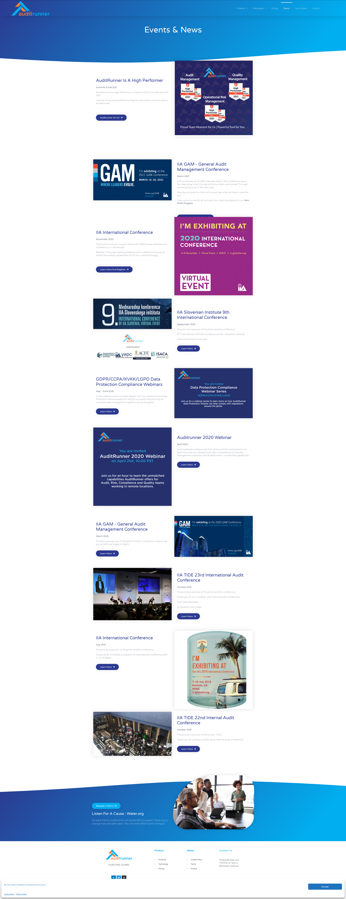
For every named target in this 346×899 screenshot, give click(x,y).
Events (287, 8)
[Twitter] (119, 877)
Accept (325, 886)
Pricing (275, 8)
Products (241, 8)
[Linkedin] (113, 877)
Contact (315, 8)
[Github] (124, 877)
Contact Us (225, 850)
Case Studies (301, 8)
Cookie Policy (9, 894)
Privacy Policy (21, 894)
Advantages (258, 8)
